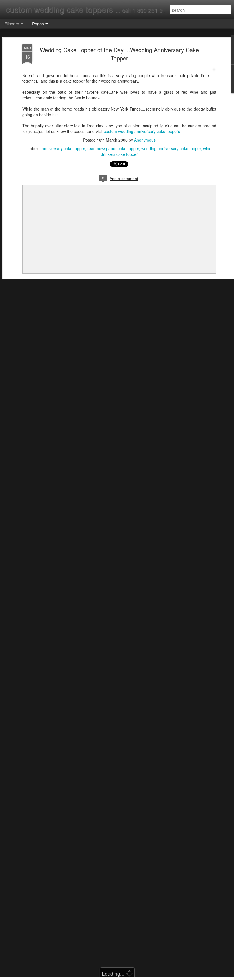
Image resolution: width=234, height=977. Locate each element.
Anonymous (145, 140)
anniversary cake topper (63, 148)
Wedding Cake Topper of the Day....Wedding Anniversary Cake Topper (119, 54)
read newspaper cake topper (113, 148)
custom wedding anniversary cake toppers (142, 131)
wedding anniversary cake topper (171, 148)
